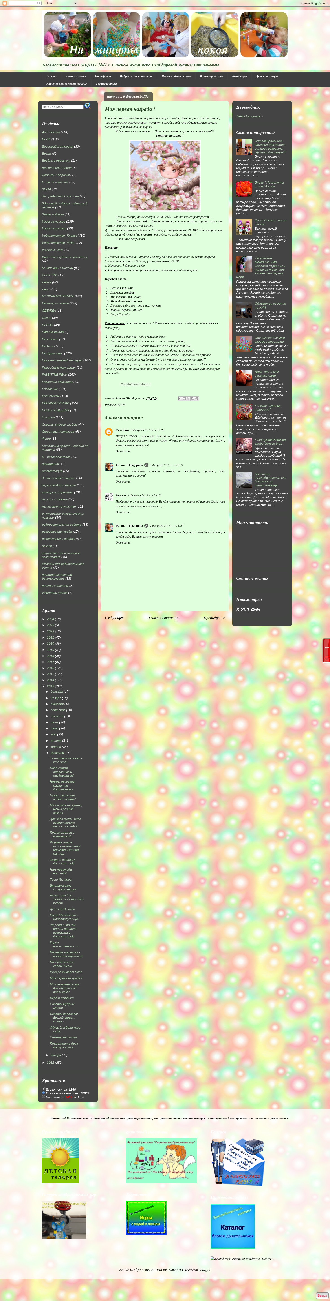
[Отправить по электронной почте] (180, 398)
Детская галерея (267, 76)
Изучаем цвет (53, 250)
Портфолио (103, 76)
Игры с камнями (54, 228)
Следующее (114, 617)
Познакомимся (76, 76)
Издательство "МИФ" (58, 242)
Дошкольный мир (121, 288)
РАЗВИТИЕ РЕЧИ (54, 374)
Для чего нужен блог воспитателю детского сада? (65, 822)
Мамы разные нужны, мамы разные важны (66, 808)
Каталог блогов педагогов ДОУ (66, 83)
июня (54, 728)
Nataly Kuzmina (182, 118)
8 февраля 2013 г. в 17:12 (166, 465)
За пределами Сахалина (60, 196)
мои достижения (55, 499)
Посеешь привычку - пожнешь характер (66, 954)
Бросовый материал (57, 146)
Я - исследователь (56, 457)
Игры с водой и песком (176, 76)
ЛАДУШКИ (49, 275)
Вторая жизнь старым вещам (63, 887)
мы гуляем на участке (59, 506)
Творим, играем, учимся (125, 310)
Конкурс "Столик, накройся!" (268, 407)
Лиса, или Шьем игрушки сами (267, 373)
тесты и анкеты (55, 585)
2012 (50, 1062)
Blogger (205, 1270)
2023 (50, 625)
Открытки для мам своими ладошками (270, 339)
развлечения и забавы (58, 538)
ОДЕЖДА (49, 310)
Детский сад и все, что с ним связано (135, 305)
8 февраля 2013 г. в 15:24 (147, 430)
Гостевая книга (106, 83)
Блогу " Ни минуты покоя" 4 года (269, 184)
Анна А (121, 495)
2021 (50, 637)
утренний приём (54, 592)
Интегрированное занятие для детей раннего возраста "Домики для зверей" (270, 146)
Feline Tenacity (119, 314)
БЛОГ (121, 405)
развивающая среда (57, 531)
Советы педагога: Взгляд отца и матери (64, 1017)
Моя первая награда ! (66, 978)
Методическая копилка (126, 301)
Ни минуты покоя (55, 303)
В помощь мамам (211, 76)
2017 (50, 662)
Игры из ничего (53, 221)
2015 (50, 674)
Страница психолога (58, 431)
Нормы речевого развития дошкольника (62, 785)
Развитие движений (57, 382)
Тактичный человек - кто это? (66, 760)
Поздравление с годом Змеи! (62, 964)
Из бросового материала (136, 76)
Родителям (50, 396)
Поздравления (52, 353)
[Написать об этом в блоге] (184, 398)
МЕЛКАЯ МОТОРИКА (58, 296)
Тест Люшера (61, 879)
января (56, 1055)
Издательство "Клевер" (60, 235)
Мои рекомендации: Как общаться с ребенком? (65, 988)
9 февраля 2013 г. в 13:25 (166, 525)
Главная (51, 76)
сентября (58, 710)
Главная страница (164, 617)
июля (54, 722)
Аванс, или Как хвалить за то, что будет (67, 899)
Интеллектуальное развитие (65, 257)
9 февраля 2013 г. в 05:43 (144, 495)
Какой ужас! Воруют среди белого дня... (270, 441)
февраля (57, 752)
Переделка (50, 339)
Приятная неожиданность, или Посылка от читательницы (270, 479)
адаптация (50, 463)
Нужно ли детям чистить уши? (63, 797)
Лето (46, 289)
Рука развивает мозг (66, 972)
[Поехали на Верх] (322, 1296)
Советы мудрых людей (59, 424)
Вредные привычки (56, 160)
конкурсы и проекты (57, 492)
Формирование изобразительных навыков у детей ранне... (65, 847)
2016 (50, 668)
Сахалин (48, 417)
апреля (56, 740)
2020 (50, 643)
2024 (50, 619)
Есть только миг (55, 182)
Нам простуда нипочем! (61, 871)
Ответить (123, 451)
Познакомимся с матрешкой (62, 834)
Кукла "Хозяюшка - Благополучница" (64, 917)
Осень (46, 317)
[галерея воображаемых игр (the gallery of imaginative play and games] (161, 1182)
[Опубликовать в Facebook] (192, 398)
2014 (50, 680)
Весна (46, 153)
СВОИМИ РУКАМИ (55, 403)
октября (57, 704)
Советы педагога (63, 1037)
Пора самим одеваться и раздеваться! (62, 771)
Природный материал (59, 367)
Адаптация (239, 76)
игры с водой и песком (59, 485)
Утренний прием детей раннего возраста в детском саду (63, 930)
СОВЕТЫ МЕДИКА (55, 410)
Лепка (46, 282)
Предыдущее (214, 617)
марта (56, 746)
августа (57, 716)
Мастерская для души (125, 296)
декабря (57, 691)
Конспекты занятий (57, 268)
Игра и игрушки (62, 998)
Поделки (48, 346)
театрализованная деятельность (57, 576)
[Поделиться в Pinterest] (197, 398)
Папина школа (53, 332)
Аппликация (51, 132)
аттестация (52, 471)
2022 (50, 631)
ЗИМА (46, 189)
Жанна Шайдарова (129, 465)
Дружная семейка (122, 292)
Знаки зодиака (53, 214)
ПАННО (47, 325)
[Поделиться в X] (188, 398)
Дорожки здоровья (56, 175)
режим (47, 546)
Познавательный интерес (62, 360)
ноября (56, 698)
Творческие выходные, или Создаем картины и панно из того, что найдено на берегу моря (260, 267)
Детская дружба (62, 909)
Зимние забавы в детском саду (62, 861)
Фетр (46, 438)
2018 (50, 656)
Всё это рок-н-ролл (57, 167)
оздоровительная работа (61, 524)
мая (53, 734)
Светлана (122, 430)
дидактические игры (58, 478)
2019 (50, 650)
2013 (50, 686)
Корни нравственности (64, 944)
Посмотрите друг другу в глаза (64, 1045)
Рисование (50, 389)
